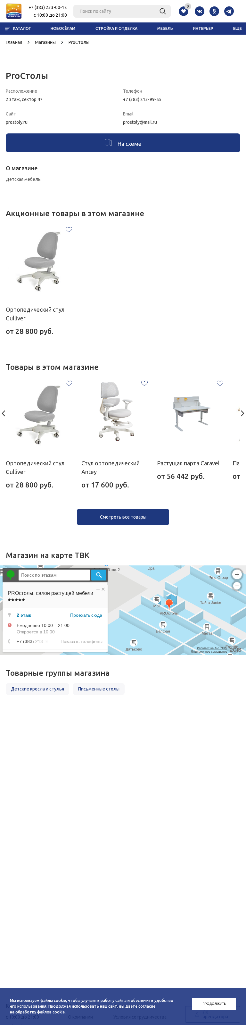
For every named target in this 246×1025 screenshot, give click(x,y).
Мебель (165, 28)
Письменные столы (98, 688)
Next (242, 413)
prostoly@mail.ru (140, 122)
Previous (3, 413)
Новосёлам (63, 28)
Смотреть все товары (123, 517)
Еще (237, 28)
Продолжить (214, 1003)
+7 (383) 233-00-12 (48, 7)
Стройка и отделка (116, 28)
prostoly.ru (17, 122)
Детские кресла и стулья (37, 688)
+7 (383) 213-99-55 (142, 99)
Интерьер (203, 28)
